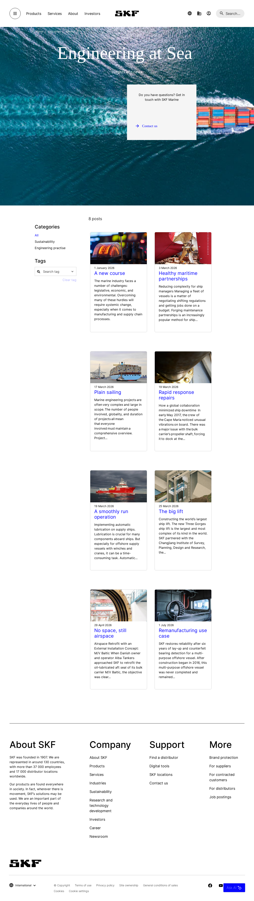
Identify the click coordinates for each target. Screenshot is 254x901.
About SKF (98, 757)
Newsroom (98, 836)
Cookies (59, 891)
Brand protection (223, 757)
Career (95, 828)
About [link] (73, 14)
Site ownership (128, 885)
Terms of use (83, 885)
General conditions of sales (160, 885)
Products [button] (33, 14)
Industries (54, 31)
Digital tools (159, 766)
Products (97, 766)
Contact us (158, 783)
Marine (70, 31)
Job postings (220, 797)
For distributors (222, 788)
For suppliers (220, 766)
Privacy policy (105, 885)
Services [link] (55, 14)
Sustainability (100, 792)
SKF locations (160, 774)
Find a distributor (163, 757)
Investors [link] (92, 14)
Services (96, 774)
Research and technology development (101, 805)
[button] (189, 13)
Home (39, 31)
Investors (97, 819)
